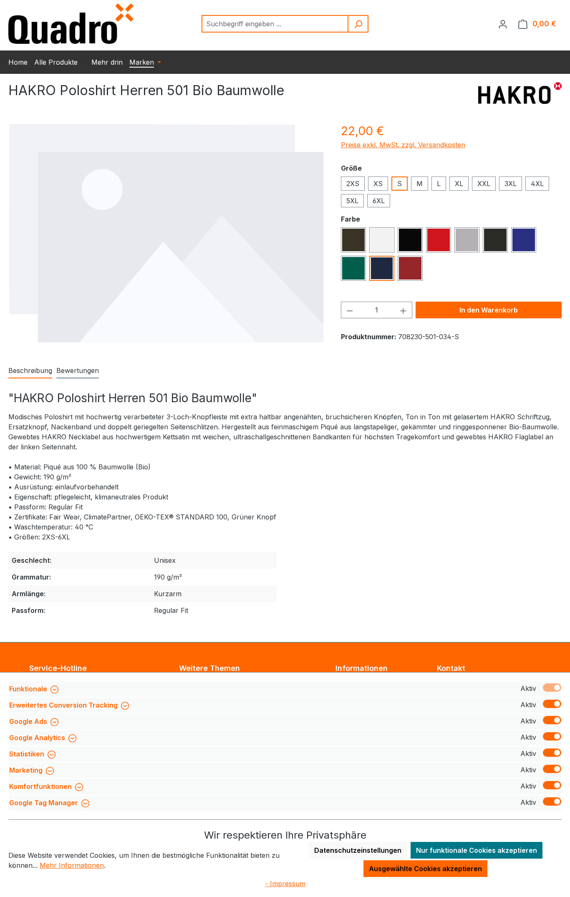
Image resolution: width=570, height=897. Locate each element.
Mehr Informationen (72, 865)
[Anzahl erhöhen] (403, 310)
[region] (166, 233)
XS (378, 183)
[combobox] (275, 24)
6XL (379, 201)
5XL (352, 201)
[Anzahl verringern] (349, 310)
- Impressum (285, 883)
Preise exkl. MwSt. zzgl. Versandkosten (403, 145)
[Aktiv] (552, 687)
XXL (483, 183)
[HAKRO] (520, 94)
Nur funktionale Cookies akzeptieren (476, 850)
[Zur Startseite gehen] (71, 23)
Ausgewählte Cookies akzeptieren (425, 868)
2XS (352, 183)
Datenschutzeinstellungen (357, 850)
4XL (537, 183)
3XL (510, 183)
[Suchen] (358, 24)
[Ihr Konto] (503, 23)
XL (459, 183)
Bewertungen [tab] (77, 370)
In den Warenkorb (488, 310)
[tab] (30, 370)
